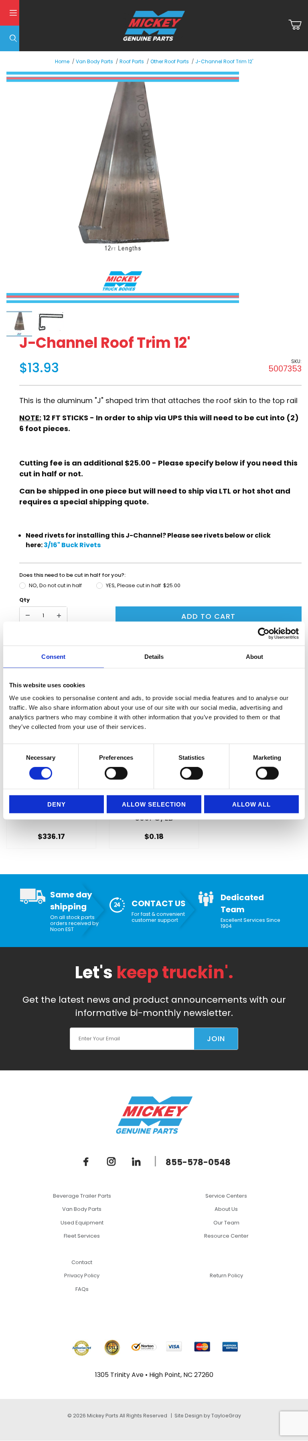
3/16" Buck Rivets (72, 545)
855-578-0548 (198, 1162)
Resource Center (226, 1236)
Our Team (226, 1222)
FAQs (82, 1289)
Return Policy (226, 1275)
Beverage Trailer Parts (82, 1196)
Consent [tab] (53, 656)
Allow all (251, 804)
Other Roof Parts (169, 61)
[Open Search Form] (9, 38)
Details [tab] (154, 656)
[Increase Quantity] (59, 615)
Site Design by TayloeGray (207, 1415)
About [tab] (254, 656)
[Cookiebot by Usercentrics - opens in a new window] (264, 634)
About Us (226, 1209)
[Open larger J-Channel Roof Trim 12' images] (147, 187)
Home (62, 61)
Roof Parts (132, 61)
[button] (19, 324)
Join (216, 1039)
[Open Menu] (9, 13)
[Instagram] (111, 1161)
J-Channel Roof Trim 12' (224, 61)
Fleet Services (82, 1236)
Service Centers (226, 1196)
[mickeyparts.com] (154, 25)
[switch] (116, 773)
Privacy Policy (81, 1275)
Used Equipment (82, 1222)
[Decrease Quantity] (28, 615)
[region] (147, 324)
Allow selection (154, 804)
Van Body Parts (94, 61)
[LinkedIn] (136, 1161)
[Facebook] (86, 1161)
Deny (56, 804)
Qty (24, 600)
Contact (81, 1262)
